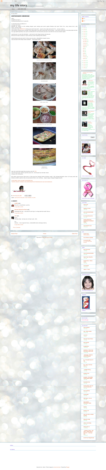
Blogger (67, 467)
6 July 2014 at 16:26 (19, 224)
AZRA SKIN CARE (22, 9)
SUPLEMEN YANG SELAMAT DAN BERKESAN (22, 180)
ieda (15, 215)
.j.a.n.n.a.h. (85, 335)
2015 (84, 36)
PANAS (89, 90)
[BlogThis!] (26, 195)
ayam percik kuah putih (19, 197)
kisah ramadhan (28, 197)
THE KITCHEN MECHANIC (89, 253)
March (84, 55)
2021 (84, 27)
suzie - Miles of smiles (88, 331)
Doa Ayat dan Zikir (87, 240)
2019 (84, 29)
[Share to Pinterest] (30, 195)
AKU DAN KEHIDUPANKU (88, 212)
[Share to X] (28, 195)
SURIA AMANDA (87, 327)
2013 (84, 60)
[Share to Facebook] (29, 195)
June (84, 50)
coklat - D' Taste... (87, 269)
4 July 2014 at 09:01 (19, 213)
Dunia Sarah (86, 204)
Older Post (74, 233)
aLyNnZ (16, 203)
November (85, 41)
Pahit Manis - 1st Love (88, 398)
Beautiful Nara (86, 346)
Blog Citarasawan (87, 249)
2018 (84, 31)
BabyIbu (85, 406)
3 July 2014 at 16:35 (19, 206)
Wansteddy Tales (87, 382)
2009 (84, 67)
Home (13, 9)
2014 (84, 38)
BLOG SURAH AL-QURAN (88, 237)
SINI (35, 171)
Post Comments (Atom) (47, 237)
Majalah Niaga (86, 233)
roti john (33, 197)
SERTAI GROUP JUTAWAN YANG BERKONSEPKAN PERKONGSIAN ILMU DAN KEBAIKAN (32, 181)
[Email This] (25, 195)
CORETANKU (86, 394)
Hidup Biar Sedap (87, 419)
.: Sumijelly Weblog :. (87, 369)
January (84, 58)
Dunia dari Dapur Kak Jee (88, 338)
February (85, 56)
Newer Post (14, 233)
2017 (84, 33)
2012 (84, 62)
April (84, 53)
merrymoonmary (57, 467)
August (84, 46)
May (84, 51)
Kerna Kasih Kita (87, 390)
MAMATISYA (22, 29)
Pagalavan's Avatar (87, 208)
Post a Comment (16, 227)
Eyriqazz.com (86, 410)
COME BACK (90, 80)
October (84, 43)
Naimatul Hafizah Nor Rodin (21, 209)
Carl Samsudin (86, 265)
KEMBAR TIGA (86, 373)
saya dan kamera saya (88, 225)
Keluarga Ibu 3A (87, 426)
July (84, 48)
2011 (84, 64)
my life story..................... (26, 5)
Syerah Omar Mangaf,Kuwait (89, 437)
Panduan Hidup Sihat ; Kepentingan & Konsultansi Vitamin (89, 220)
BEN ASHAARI (86, 342)
